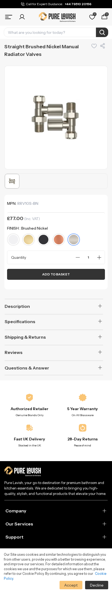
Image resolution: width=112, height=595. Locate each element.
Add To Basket (56, 274)
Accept (70, 585)
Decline (97, 585)
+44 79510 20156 (78, 4)
